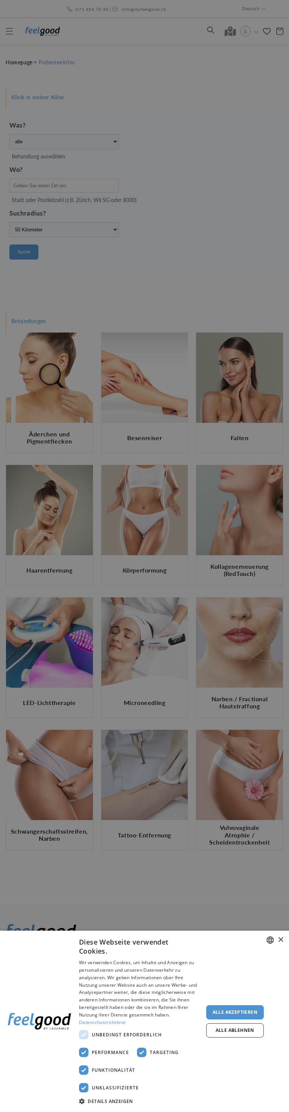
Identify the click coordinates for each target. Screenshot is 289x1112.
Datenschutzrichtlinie (102, 1022)
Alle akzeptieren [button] (235, 1012)
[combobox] (270, 940)
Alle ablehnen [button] (235, 1030)
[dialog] (144, 1021)
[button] (140, 1101)
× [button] (280, 940)
